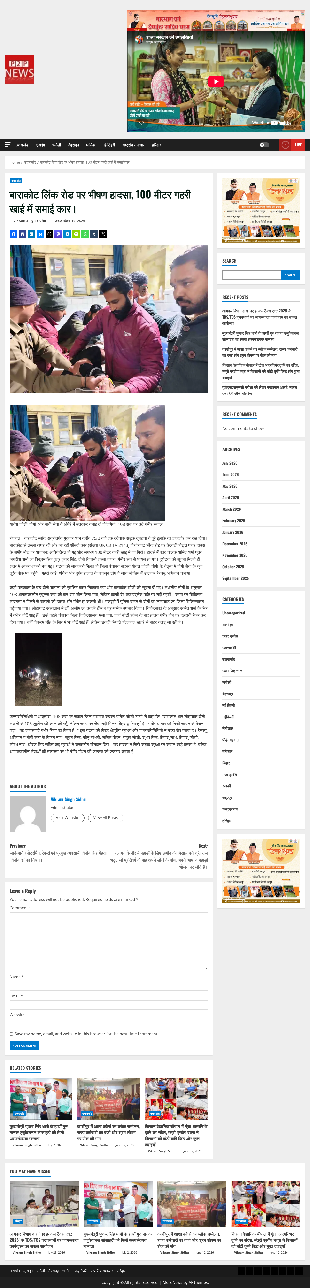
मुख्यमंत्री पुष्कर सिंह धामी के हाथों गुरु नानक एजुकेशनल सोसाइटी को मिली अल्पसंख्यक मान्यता (39, 1132)
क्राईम (40, 145)
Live (298, 145)
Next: (159, 856)
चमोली (56, 145)
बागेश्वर (227, 751)
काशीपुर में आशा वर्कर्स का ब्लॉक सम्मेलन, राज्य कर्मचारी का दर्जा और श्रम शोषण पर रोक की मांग (108, 1132)
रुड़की (226, 786)
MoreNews (172, 1282)
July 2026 (230, 463)
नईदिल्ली (228, 717)
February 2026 (233, 521)
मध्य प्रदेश (229, 774)
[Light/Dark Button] (264, 144)
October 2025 (233, 567)
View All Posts (105, 817)
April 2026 (230, 498)
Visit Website (67, 817)
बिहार (226, 763)
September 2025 (235, 578)
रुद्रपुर (227, 797)
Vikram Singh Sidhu (29, 220)
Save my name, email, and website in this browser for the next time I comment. (86, 1034)
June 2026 (230, 475)
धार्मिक (90, 145)
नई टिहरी (108, 145)
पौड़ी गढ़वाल (230, 740)
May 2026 (230, 486)
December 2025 (234, 544)
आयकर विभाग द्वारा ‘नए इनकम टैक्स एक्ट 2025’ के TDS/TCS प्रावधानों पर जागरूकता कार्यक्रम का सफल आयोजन (259, 317)
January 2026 (232, 532)
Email (16, 996)
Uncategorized (233, 613)
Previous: (58, 852)
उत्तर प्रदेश (230, 636)
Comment (20, 908)
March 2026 (231, 509)
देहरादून (73, 145)
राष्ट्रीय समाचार (133, 145)
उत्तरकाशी (229, 648)
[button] (8, 144)
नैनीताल (227, 728)
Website (17, 1015)
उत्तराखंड (22, 145)
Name (17, 977)
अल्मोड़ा (227, 624)
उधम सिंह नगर (232, 671)
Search (229, 261)
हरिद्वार (156, 145)
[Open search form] (274, 144)
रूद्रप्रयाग (230, 809)
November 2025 (234, 555)
